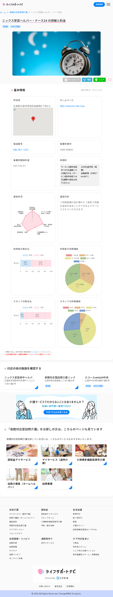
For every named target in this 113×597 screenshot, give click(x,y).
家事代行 (76, 514)
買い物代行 (77, 518)
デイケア (13, 551)
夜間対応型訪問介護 (17, 526)
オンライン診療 (15, 558)
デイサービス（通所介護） (20, 514)
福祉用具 (13, 522)
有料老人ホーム (79, 547)
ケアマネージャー (16, 530)
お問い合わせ (44, 586)
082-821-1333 (21, 149)
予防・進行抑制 (47, 526)
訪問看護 (13, 547)
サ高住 (76, 543)
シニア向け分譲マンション (84, 551)
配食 (75, 522)
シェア (101, 80)
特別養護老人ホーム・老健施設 (86, 555)
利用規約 (70, 586)
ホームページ (74, 80)
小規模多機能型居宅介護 (51, 522)
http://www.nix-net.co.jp (72, 106)
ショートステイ (15, 533)
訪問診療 (13, 543)
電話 (89, 80)
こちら (34, 352)
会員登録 (99, 4)
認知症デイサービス (49, 514)
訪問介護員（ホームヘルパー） (22, 518)
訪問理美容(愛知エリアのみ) (85, 530)
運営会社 (58, 586)
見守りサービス (47, 543)
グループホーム (47, 518)
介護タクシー (78, 526)
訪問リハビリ (15, 555)
